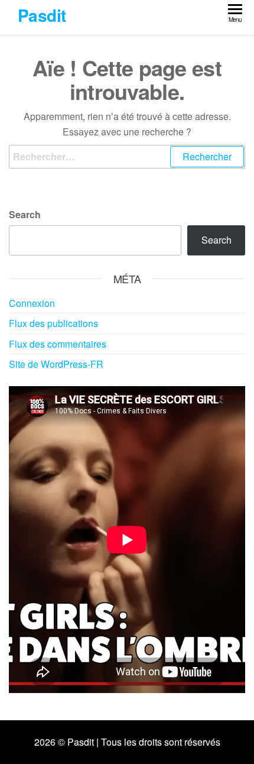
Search (25, 214)
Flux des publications (53, 323)
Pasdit (42, 15)
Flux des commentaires (57, 344)
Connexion (32, 303)
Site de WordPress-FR (56, 364)
